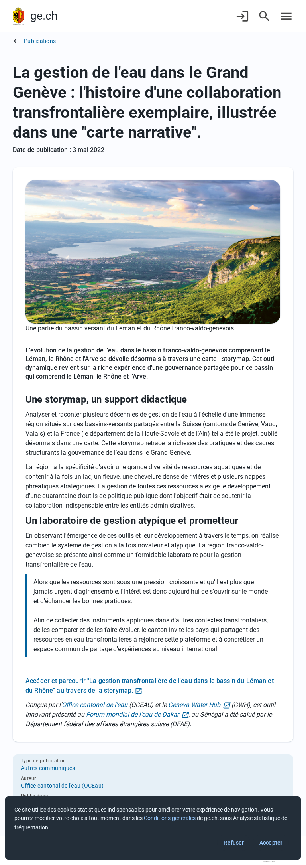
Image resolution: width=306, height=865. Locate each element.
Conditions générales (170, 818)
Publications (40, 41)
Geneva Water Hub (194, 705)
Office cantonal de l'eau (95, 705)
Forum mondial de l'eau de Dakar (132, 714)
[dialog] (153, 828)
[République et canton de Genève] (18, 16)
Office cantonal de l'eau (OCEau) (62, 785)
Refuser (234, 842)
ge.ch (43, 15)
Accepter (270, 842)
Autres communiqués (48, 768)
